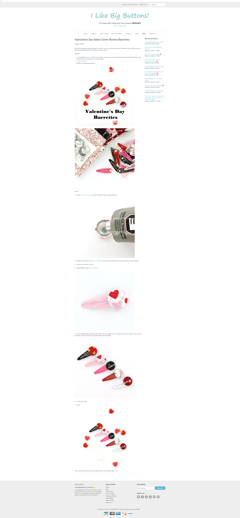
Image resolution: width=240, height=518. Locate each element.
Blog (107, 489)
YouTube (146, 496)
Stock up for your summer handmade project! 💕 (152, 60)
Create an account (133, 4)
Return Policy (110, 500)
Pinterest (158, 496)
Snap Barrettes (82, 61)
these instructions (86, 195)
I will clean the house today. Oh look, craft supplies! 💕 (154, 72)
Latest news (79, 484)
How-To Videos (110, 494)
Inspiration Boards (111, 496)
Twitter (138, 496)
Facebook (142, 496)
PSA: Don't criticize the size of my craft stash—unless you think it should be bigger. (155, 97)
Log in (124, 4)
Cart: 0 (145, 4)
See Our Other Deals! (120, 25)
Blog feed (150, 496)
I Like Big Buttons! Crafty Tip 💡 (154, 42)
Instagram (154, 496)
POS (121, 509)
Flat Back (88, 57)
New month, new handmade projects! (153, 48)
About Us (108, 502)
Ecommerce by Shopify (133, 509)
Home (107, 487)
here (116, 471)
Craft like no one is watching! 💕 (154, 85)
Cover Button (97, 261)
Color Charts (109, 491)
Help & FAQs (109, 498)
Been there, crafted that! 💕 (153, 54)
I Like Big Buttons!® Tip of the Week (153, 79)
